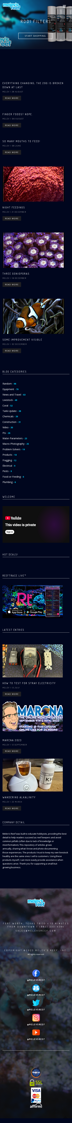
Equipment (10, 389)
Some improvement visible (22, 339)
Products (10, 454)
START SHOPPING (35, 35)
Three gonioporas (16, 273)
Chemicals (10, 416)
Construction (12, 422)
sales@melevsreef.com (36, 930)
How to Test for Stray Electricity (29, 683)
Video (8, 427)
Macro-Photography (16, 443)
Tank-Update (12, 411)
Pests (7, 471)
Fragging (9, 460)
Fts (6, 433)
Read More (12, 98)
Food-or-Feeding (13, 476)
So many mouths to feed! (21, 141)
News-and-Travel (14, 394)
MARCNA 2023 (12, 740)
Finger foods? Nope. (18, 114)
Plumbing (9, 482)
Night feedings (14, 207)
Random (9, 383)
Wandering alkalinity (19, 797)
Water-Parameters (15, 438)
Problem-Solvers (14, 449)
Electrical (9, 465)
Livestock (10, 400)
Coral (8, 405)
